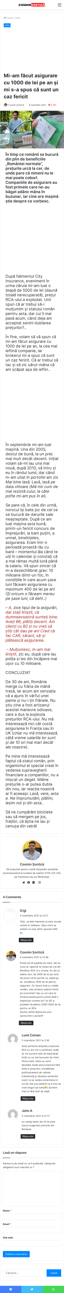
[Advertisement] (32, 50)
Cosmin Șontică (16, 105)
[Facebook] (29, 883)
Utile (17, 17)
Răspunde (26, 940)
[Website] (24, 883)
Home (9, 17)
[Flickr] (34, 883)
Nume (7, 1210)
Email (7, 1224)
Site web (8, 1237)
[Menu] (59, 6)
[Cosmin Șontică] (32, 5)
